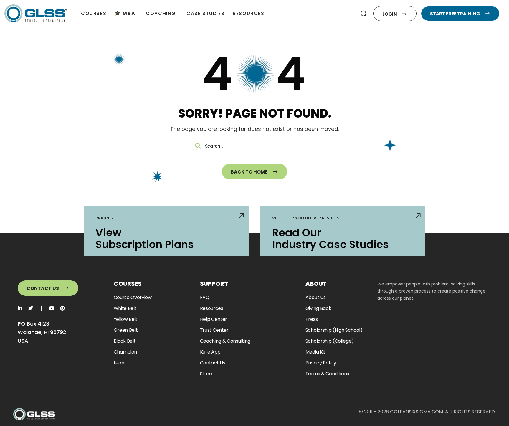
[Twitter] (30, 308)
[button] (363, 13)
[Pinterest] (62, 308)
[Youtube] (51, 308)
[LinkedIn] (20, 308)
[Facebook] (41, 308)
